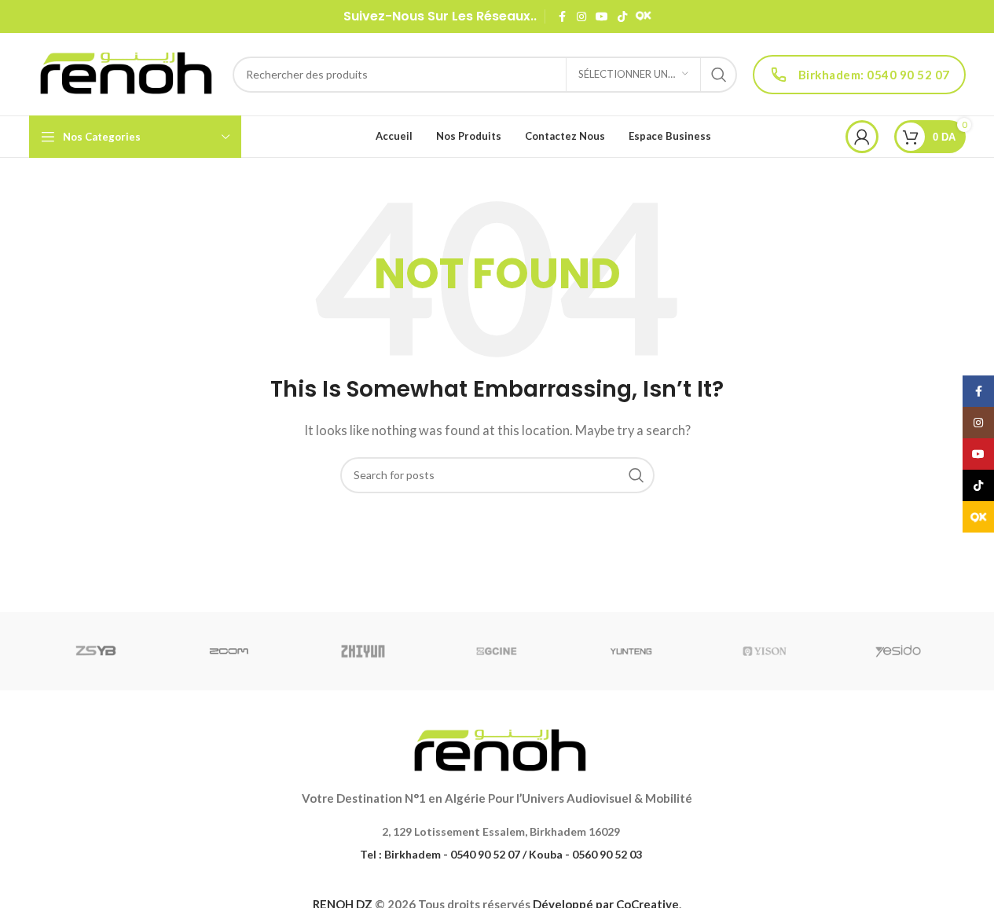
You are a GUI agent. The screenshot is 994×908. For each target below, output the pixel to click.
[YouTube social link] (602, 16)
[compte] (862, 136)
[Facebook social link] (562, 16)
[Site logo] (123, 72)
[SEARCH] (719, 75)
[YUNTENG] (631, 651)
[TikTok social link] (622, 16)
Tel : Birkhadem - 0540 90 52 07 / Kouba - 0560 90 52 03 (501, 854)
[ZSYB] (96, 651)
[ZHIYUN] (363, 651)
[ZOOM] (229, 651)
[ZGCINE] (496, 651)
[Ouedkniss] (643, 16)
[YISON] (764, 651)
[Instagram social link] (581, 16)
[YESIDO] (898, 651)
